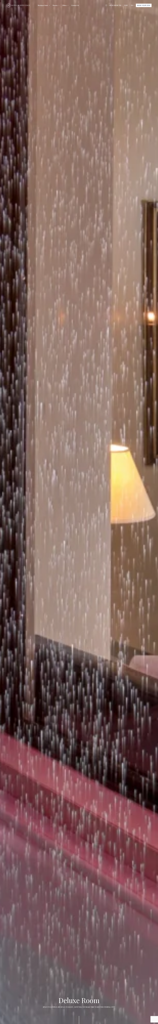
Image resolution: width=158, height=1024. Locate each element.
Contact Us (75, 5)
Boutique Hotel (43, 5)
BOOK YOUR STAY (143, 5)
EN (132, 5)
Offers (64, 5)
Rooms (55, 5)
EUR (126, 5)
